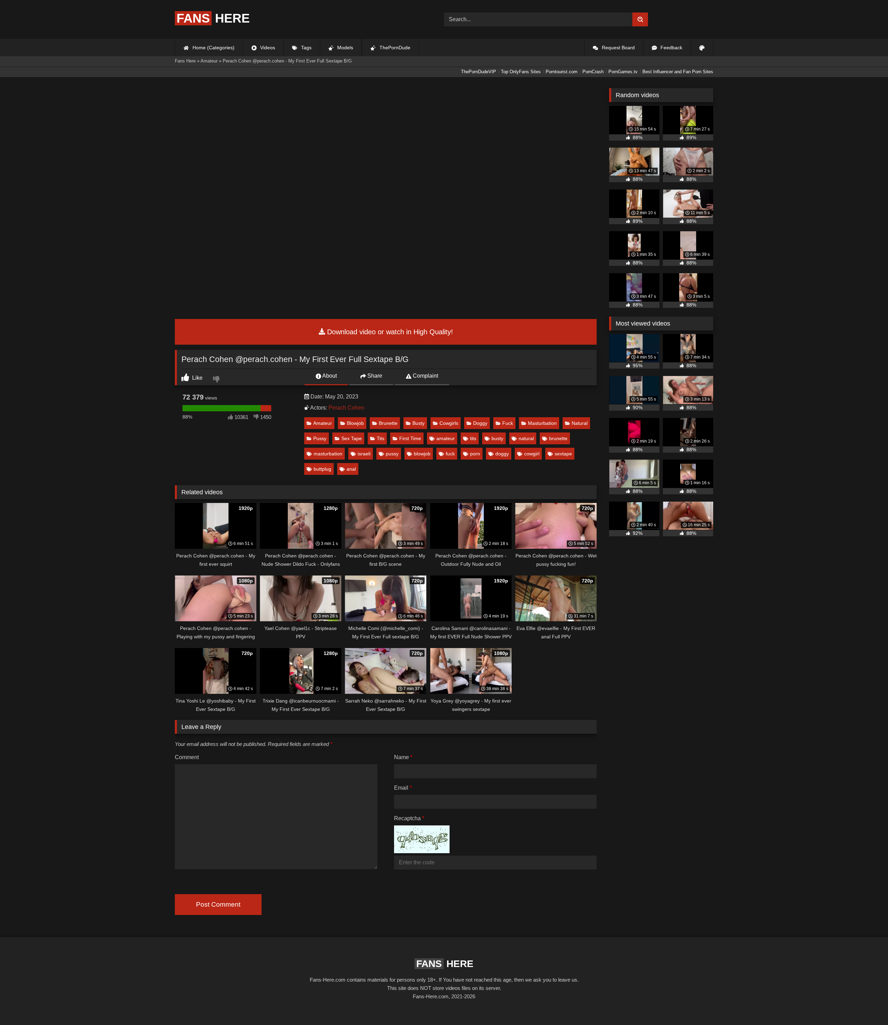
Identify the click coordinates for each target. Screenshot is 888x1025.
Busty (418, 423)
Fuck (507, 423)
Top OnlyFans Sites (521, 71)
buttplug (322, 469)
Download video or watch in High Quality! (389, 332)
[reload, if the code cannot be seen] (422, 851)
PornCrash (593, 71)
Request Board (617, 47)
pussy (392, 453)
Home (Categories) (212, 47)
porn (475, 453)
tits (473, 438)
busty (497, 438)
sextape (563, 453)
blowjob (422, 453)
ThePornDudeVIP (478, 71)
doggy (502, 453)
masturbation (328, 453)
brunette (558, 438)
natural (526, 438)
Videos (267, 47)
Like (197, 378)
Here (213, 18)
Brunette (388, 423)
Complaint (424, 376)
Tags (305, 47)
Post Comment (218, 904)
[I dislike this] (217, 380)
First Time (410, 438)
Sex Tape (351, 438)
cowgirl (531, 453)
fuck (450, 453)
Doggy (480, 423)
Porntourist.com (562, 71)
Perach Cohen (346, 408)
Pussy (319, 438)
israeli (364, 453)
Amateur (322, 423)
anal (351, 469)
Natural (580, 423)
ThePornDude (394, 47)
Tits (380, 438)
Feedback (670, 47)
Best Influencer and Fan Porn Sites (677, 71)
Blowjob (355, 423)
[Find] (640, 19)
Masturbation (542, 423)
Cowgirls (448, 423)
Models (344, 47)
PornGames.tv (623, 71)
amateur (445, 438)
